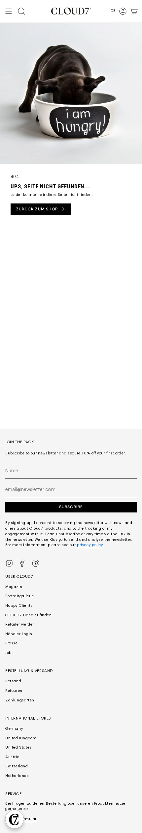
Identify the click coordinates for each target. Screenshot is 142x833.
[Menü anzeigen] (8, 11)
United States (18, 748)
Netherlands (17, 776)
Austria (12, 757)
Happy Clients (19, 606)
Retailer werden (20, 625)
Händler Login (18, 634)
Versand (13, 681)
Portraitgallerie (19, 596)
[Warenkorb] (134, 11)
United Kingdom (20, 738)
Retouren (13, 691)
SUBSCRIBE (71, 506)
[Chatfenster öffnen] (14, 819)
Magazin (13, 587)
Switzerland (16, 766)
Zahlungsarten (19, 700)
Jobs (9, 653)
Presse (11, 643)
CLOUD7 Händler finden (28, 615)
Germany (14, 729)
